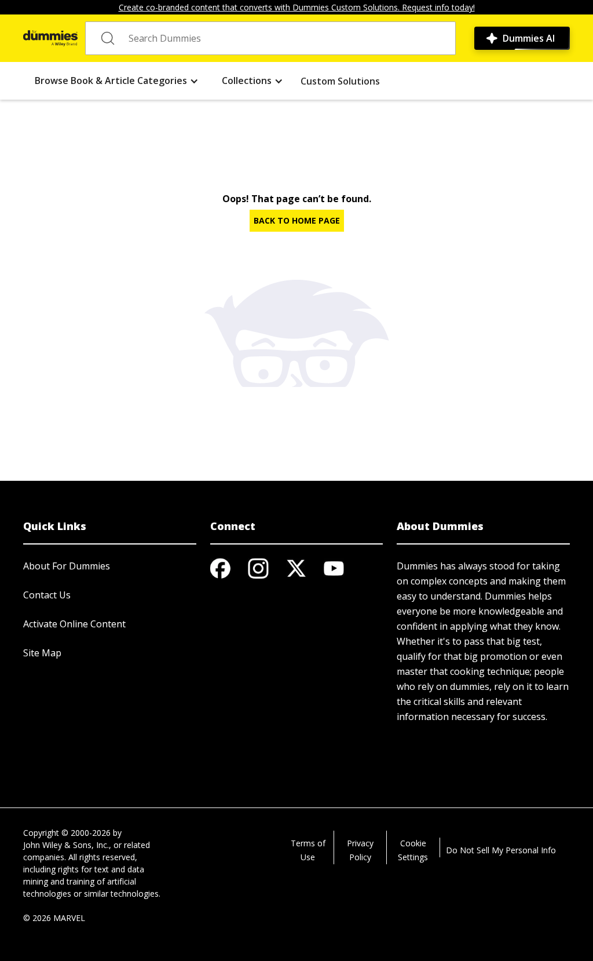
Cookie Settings (413, 850)
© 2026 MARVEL (54, 917)
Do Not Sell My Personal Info (501, 850)
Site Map (42, 652)
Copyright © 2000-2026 (67, 832)
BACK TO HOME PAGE (297, 220)
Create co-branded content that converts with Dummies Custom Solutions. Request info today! (297, 7)
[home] (50, 38)
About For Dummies (66, 566)
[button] (116, 81)
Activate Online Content (74, 623)
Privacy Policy (360, 850)
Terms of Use (308, 850)
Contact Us (47, 595)
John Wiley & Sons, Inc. (66, 844)
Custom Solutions (340, 81)
